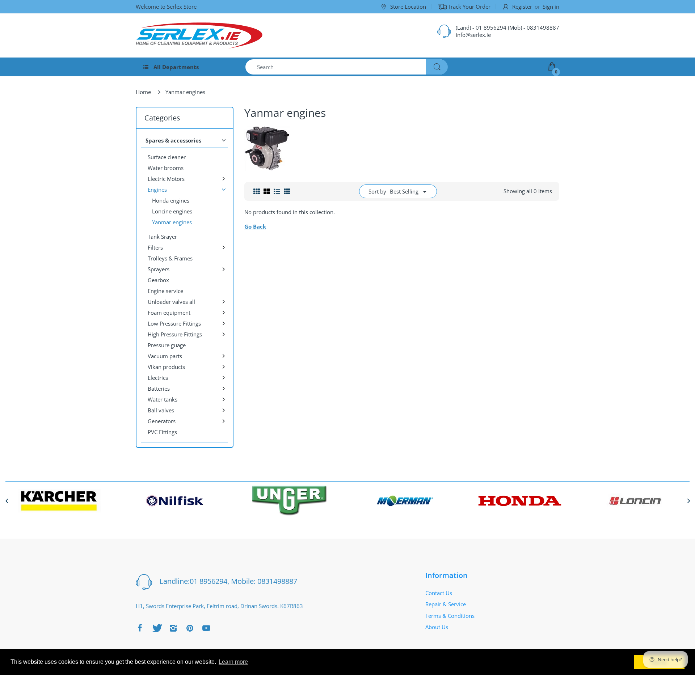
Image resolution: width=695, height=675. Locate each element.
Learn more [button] (233, 662)
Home (143, 91)
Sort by (377, 191)
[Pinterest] (190, 628)
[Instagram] (173, 628)
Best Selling (404, 191)
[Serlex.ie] (199, 35)
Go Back (255, 226)
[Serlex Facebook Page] (140, 628)
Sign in (551, 6)
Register (522, 6)
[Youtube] (206, 628)
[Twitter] (156, 628)
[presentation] (6, 500)
